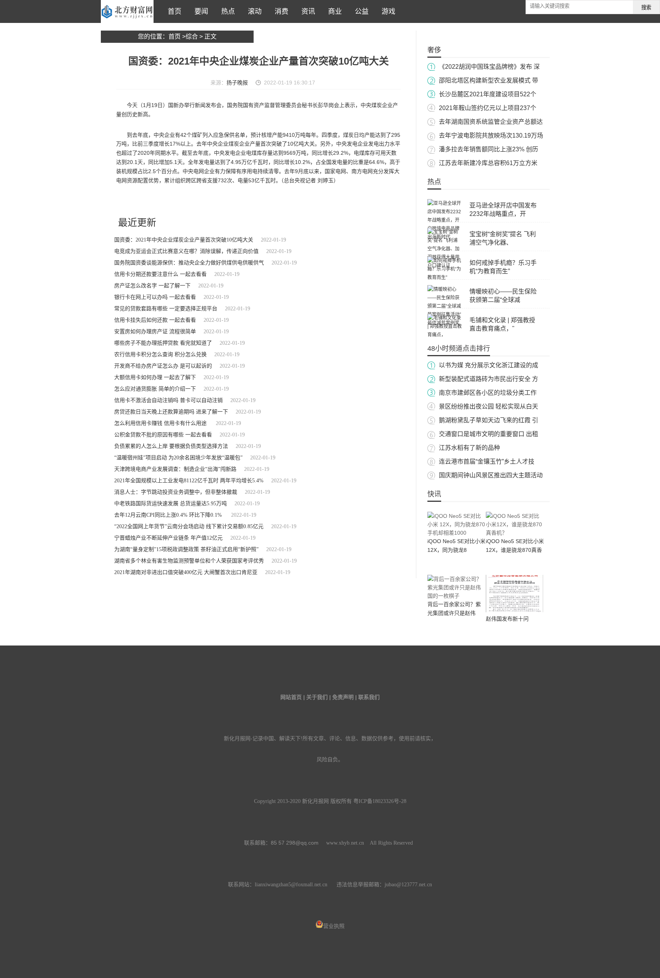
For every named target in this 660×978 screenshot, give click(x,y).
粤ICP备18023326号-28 (379, 801)
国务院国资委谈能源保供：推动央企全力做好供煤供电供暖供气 (189, 263)
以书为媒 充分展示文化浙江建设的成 (488, 365)
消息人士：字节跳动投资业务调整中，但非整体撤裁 (175, 492)
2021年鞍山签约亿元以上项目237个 (487, 108)
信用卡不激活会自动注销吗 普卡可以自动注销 (168, 400)
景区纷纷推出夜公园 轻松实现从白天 (488, 406)
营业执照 (334, 926)
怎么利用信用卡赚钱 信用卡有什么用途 (161, 423)
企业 (140, 200)
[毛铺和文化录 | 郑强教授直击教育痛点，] (444, 334)
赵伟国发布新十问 (507, 619)
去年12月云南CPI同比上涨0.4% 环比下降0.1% (168, 515)
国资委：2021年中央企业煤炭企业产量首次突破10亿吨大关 (183, 240)
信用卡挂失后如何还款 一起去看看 (155, 320)
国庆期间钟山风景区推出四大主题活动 (491, 475)
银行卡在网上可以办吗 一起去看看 (155, 297)
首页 (172, 11)
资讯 (306, 11)
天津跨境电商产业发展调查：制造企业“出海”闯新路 (175, 469)
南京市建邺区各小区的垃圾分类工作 (488, 392)
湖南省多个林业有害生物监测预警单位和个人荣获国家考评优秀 (189, 561)
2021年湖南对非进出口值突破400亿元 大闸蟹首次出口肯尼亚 (185, 572)
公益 (360, 11)
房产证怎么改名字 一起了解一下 (152, 286)
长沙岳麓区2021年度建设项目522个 (487, 94)
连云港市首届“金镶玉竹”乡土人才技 (486, 461)
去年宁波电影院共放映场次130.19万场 (491, 135)
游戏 (386, 11)
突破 (247, 200)
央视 (171, 200)
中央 (227, 200)
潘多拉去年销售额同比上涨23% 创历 (488, 149)
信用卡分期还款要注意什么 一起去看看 (160, 274)
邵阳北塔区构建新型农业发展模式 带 (488, 80)
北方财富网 (127, 11)
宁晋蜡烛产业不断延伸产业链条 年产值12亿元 (168, 538)
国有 (196, 200)
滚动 (253, 11)
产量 (160, 200)
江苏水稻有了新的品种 (469, 447)
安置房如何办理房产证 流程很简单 (155, 331)
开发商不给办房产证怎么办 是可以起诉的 (163, 366)
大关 (217, 200)
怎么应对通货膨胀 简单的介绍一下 (155, 389)
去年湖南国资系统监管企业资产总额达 (491, 121)
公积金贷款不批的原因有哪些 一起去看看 (163, 435)
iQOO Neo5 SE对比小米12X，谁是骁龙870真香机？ (515, 550)
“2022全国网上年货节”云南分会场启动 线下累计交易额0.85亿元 (189, 526)
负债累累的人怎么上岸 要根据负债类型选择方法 (171, 446)
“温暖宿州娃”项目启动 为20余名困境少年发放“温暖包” (178, 458)
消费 (279, 11)
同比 (150, 200)
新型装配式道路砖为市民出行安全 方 (488, 379)
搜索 (646, 7)
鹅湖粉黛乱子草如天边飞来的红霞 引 (488, 420)
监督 (237, 200)
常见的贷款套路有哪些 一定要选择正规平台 (165, 308)
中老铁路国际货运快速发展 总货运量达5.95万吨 (170, 503)
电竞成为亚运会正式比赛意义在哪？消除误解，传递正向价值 (186, 251)
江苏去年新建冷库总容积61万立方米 (488, 163)
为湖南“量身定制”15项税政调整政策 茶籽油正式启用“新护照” (186, 549)
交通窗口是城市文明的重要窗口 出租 (488, 434)
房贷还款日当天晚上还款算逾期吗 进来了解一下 (171, 412)
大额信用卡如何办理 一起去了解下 (155, 377)
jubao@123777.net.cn (408, 884)
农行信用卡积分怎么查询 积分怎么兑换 (160, 354)
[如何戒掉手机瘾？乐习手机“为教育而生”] (444, 277)
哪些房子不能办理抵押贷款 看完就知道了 (163, 343)
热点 (226, 11)
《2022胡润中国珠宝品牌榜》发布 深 (489, 66)
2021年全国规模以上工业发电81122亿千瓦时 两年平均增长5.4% (189, 480)
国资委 (184, 200)
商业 (333, 11)
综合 (192, 36)
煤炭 (206, 200)
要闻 (199, 11)
